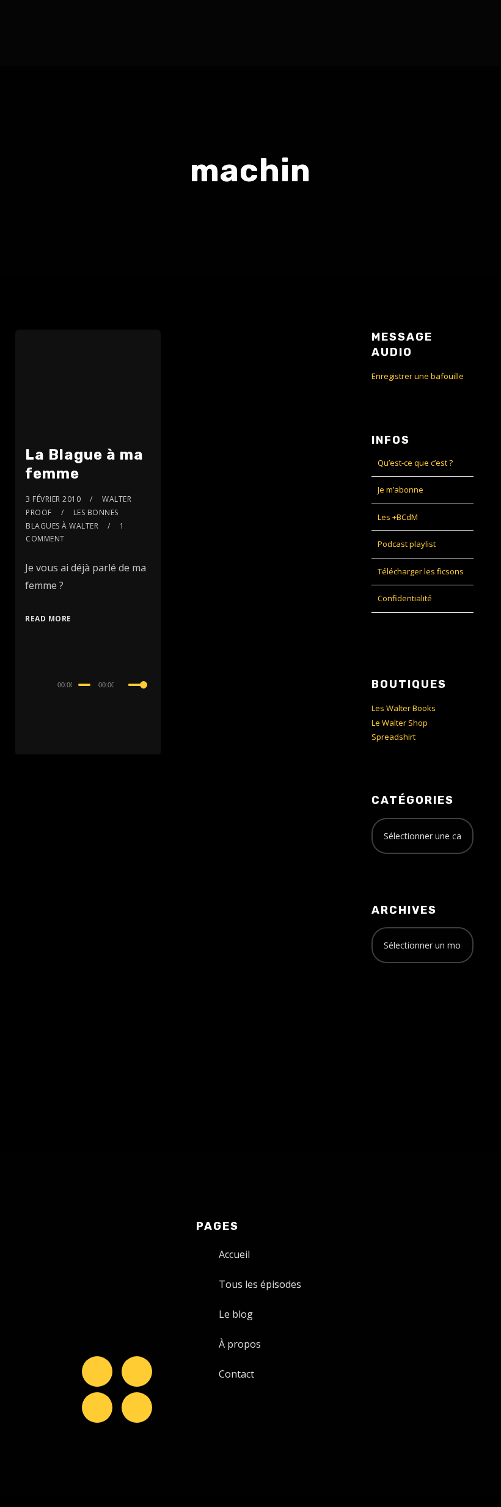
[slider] (139, 695)
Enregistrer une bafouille (417, 375)
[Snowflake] (97, 1371)
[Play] (26, 683)
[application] (87, 684)
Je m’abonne (400, 489)
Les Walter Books (403, 708)
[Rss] (137, 1407)
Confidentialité (405, 598)
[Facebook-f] (137, 1371)
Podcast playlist (407, 543)
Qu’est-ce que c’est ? (415, 462)
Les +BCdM (398, 516)
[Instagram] (97, 1407)
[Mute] (125, 686)
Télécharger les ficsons (421, 571)
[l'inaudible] (48, 33)
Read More (48, 618)
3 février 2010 (53, 499)
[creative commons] (409, 1020)
